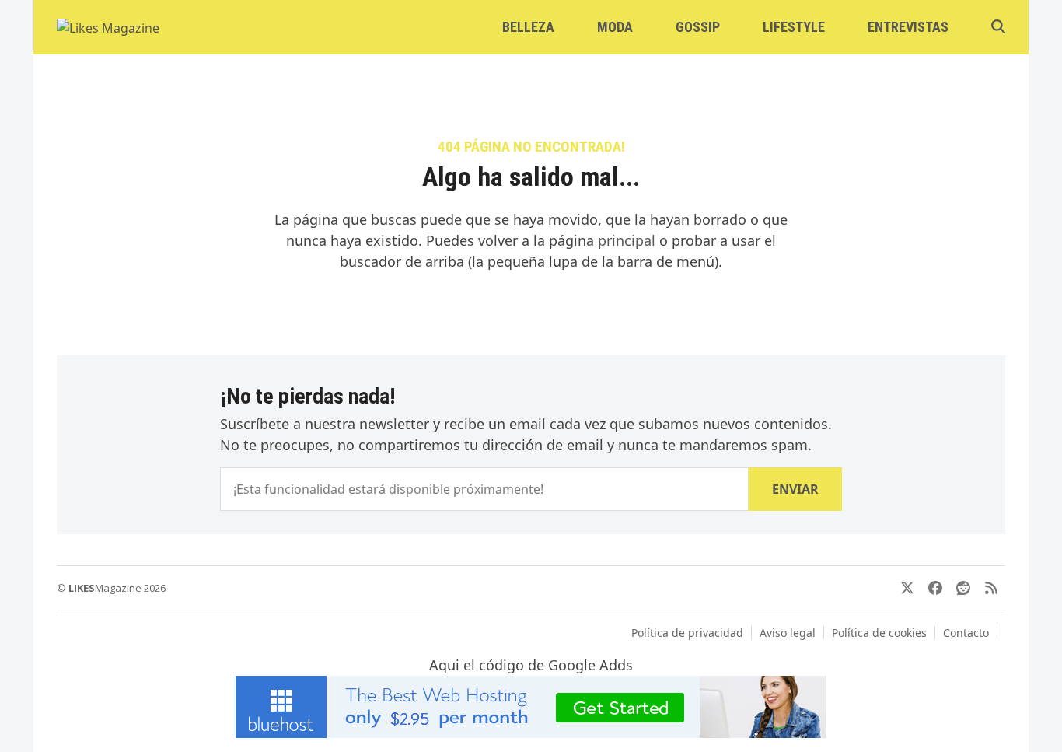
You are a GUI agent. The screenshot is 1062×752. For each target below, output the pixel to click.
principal (626, 240)
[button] (998, 27)
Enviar (795, 489)
